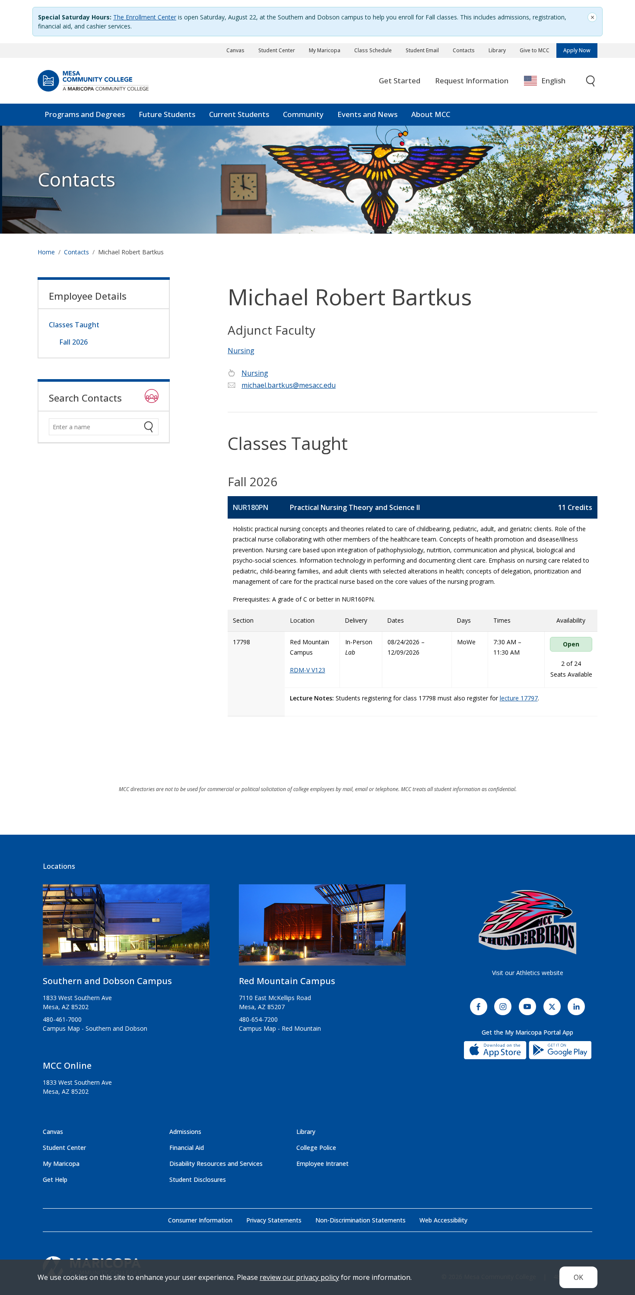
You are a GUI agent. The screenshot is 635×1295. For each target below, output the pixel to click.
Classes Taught (74, 324)
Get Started (399, 80)
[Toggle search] (590, 81)
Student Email (422, 50)
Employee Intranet (322, 1163)
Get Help (55, 1179)
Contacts (464, 50)
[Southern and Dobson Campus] (126, 928)
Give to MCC (534, 50)
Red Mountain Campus (287, 981)
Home (46, 252)
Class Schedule (373, 50)
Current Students (239, 114)
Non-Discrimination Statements (360, 1220)
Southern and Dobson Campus (107, 981)
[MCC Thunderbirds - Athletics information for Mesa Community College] (527, 922)
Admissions (185, 1131)
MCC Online (67, 1065)
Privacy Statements (274, 1220)
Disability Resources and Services (216, 1163)
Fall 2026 (73, 342)
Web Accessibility (443, 1220)
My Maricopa (324, 50)
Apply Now (577, 50)
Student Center (276, 50)
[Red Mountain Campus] (322, 928)
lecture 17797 (519, 698)
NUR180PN (250, 507)
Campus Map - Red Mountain (280, 1028)
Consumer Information (200, 1220)
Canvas (235, 50)
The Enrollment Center (144, 17)
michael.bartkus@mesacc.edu (288, 385)
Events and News (367, 114)
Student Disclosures (197, 1179)
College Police (316, 1147)
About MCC (430, 114)
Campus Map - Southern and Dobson (95, 1028)
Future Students (167, 114)
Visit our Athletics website (527, 973)
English (553, 80)
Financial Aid (186, 1147)
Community (303, 114)
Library (497, 50)
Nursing (241, 350)
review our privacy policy (299, 1277)
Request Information (471, 80)
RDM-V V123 (307, 670)
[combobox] (551, 81)
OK (578, 1277)
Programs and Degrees (84, 114)
